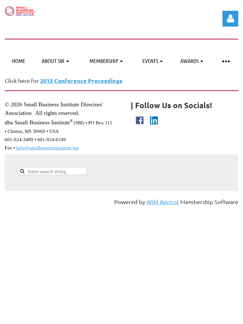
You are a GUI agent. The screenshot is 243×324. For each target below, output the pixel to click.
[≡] (225, 60)
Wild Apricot (162, 201)
